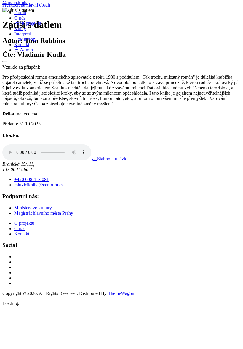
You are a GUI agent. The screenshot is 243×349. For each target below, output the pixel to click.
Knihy (20, 28)
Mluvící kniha (15, 2)
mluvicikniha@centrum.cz (38, 184)
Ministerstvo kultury (33, 207)
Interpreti (22, 33)
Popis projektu (27, 23)
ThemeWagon (121, 293)
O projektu (24, 223)
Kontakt (21, 44)
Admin (26, 49)
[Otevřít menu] (4, 61)
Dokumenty (25, 39)
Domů (20, 12)
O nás (19, 17)
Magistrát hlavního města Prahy (43, 213)
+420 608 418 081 (31, 179)
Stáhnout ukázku (113, 158)
